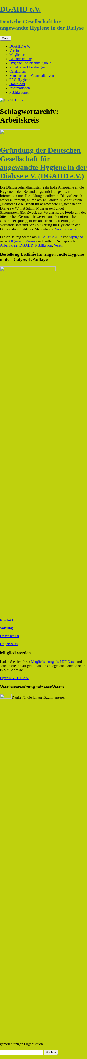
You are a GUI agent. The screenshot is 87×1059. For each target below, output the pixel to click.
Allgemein (15, 241)
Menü (5, 38)
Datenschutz (9, 636)
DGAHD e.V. (20, 9)
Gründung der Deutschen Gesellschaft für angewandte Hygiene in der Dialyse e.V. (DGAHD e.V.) (43, 163)
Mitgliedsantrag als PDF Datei (53, 662)
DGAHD (26, 245)
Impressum (9, 644)
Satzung (6, 628)
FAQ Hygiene (19, 80)
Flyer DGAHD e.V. (14, 678)
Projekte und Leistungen (27, 67)
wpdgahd (76, 237)
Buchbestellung (20, 59)
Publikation (43, 245)
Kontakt (6, 620)
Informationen (19, 88)
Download (17, 84)
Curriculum (17, 71)
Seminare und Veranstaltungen (31, 75)
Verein (14, 50)
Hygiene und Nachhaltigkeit (30, 63)
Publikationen (19, 92)
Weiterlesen (66, 229)
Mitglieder (16, 55)
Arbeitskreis (9, 245)
